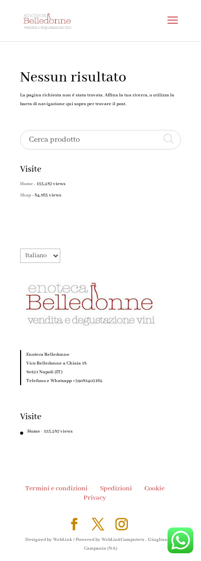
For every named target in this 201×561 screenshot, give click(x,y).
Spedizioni (116, 488)
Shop (25, 195)
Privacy (94, 497)
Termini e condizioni (56, 488)
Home (26, 184)
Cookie (154, 488)
